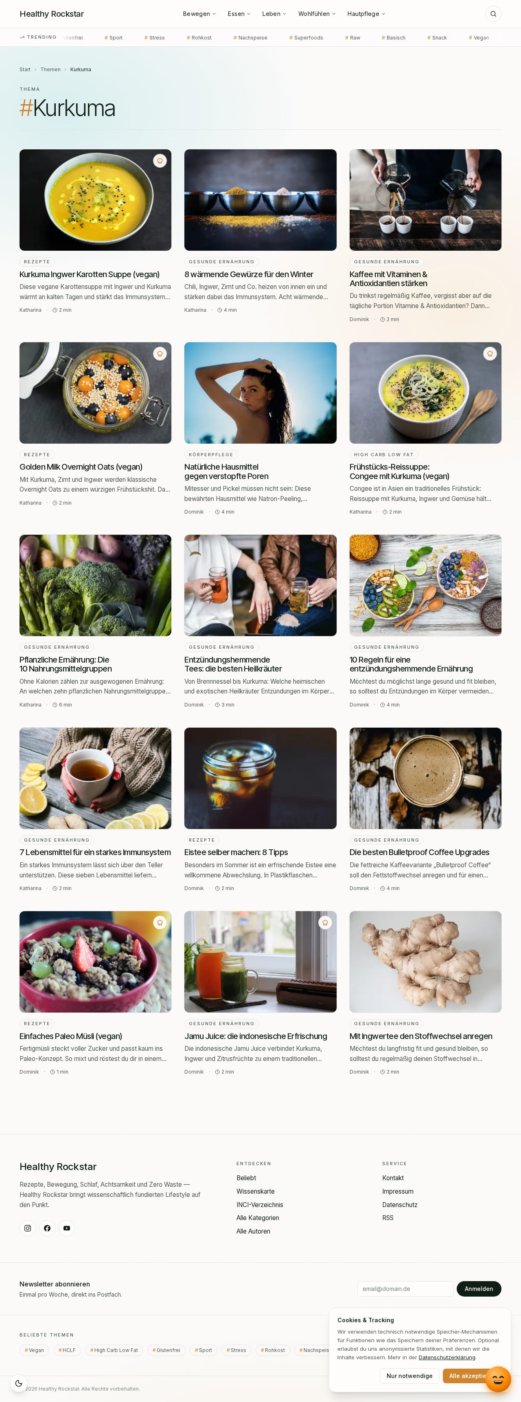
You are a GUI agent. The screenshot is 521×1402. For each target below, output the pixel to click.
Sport (208, 1350)
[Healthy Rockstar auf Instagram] (28, 1228)
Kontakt (393, 1178)
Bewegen (196, 13)
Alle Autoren (253, 1231)
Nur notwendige (410, 1375)
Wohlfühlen (314, 13)
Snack (377, 38)
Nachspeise (191, 38)
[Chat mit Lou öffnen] (498, 1379)
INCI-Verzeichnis (259, 1205)
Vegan (420, 38)
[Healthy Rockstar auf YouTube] (67, 1228)
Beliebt (246, 1178)
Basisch (334, 38)
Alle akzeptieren (472, 1375)
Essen (236, 13)
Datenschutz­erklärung (447, 1357)
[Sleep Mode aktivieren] (19, 1383)
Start (25, 69)
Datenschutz (400, 1205)
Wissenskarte (255, 1191)
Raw (292, 38)
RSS (388, 1218)
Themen (50, 69)
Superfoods (246, 38)
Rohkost (139, 38)
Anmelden (479, 1288)
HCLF (463, 38)
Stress (95, 38)
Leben (271, 13)
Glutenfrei (171, 1350)
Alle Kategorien (257, 1218)
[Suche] (493, 14)
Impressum (398, 1191)
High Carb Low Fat (118, 1350)
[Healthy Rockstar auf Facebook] (47, 1228)
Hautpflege (363, 13)
